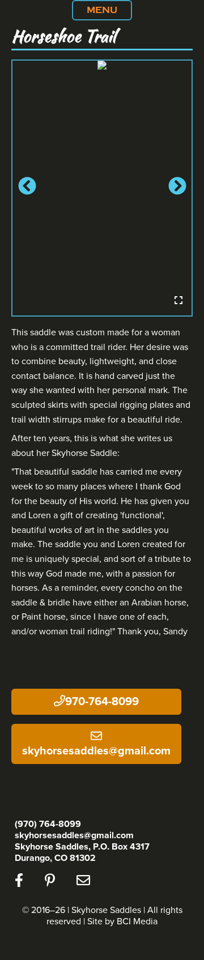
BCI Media (137, 921)
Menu (102, 10)
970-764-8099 (102, 702)
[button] (25, 188)
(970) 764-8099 (48, 824)
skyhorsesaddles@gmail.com (96, 751)
